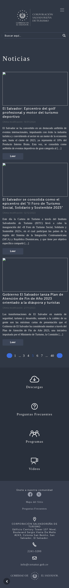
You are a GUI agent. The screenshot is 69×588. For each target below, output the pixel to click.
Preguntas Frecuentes (34, 508)
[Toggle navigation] (62, 9)
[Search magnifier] (64, 35)
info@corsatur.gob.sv (35, 564)
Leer (13, 156)
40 (52, 355)
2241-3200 (34, 551)
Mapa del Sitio (34, 502)
